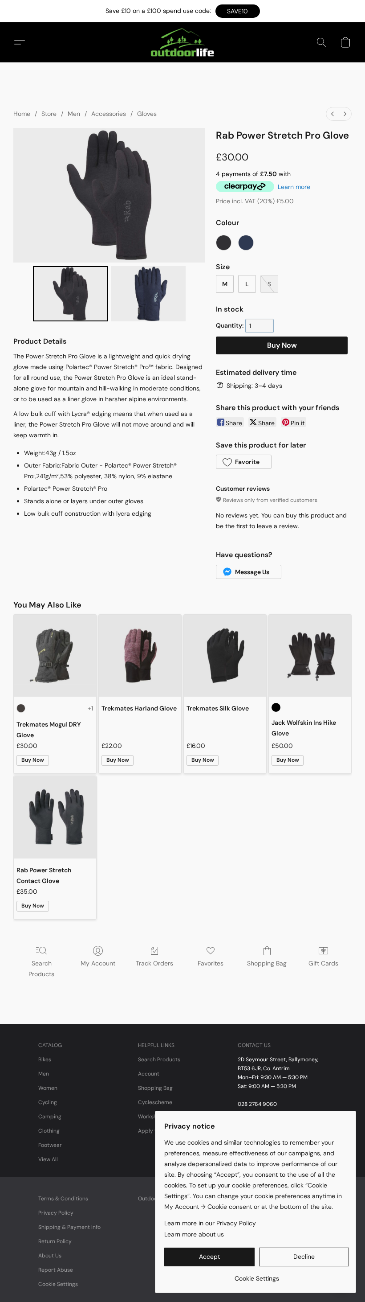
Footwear (50, 1145)
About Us (49, 1255)
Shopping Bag (267, 963)
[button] (237, 11)
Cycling (47, 1102)
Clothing (49, 1130)
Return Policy (55, 1241)
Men (74, 114)
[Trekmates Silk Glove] (225, 656)
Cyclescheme (155, 1102)
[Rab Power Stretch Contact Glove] (55, 817)
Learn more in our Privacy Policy (210, 1223)
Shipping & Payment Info (69, 1227)
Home (21, 114)
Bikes (44, 1059)
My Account (98, 963)
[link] (256, 1275)
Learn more (294, 187)
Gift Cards (323, 963)
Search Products (41, 968)
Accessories (108, 114)
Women (47, 1088)
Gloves (147, 114)
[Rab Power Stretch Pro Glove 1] (148, 293)
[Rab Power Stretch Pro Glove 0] (70, 293)
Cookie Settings (58, 1284)
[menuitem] (332, 113)
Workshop (150, 1116)
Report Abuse (55, 1269)
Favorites (210, 963)
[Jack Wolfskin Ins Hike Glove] (310, 656)
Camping (49, 1116)
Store (49, 114)
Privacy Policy (55, 1212)
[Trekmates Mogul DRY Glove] (55, 656)
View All (48, 1159)
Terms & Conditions (63, 1198)
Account (148, 1073)
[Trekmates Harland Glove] (140, 656)
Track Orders (154, 963)
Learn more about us (194, 1234)
